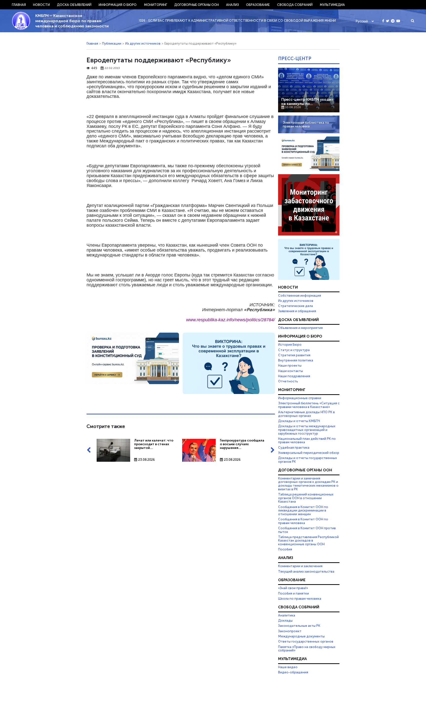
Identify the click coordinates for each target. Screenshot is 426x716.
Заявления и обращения (297, 311)
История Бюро (290, 344)
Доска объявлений (74, 5)
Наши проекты (290, 365)
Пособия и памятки (293, 593)
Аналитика (286, 615)
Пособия (285, 549)
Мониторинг (155, 5)
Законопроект (290, 631)
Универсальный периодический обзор (308, 453)
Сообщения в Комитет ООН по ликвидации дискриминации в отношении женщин (303, 510)
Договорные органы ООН (196, 5)
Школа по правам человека (299, 598)
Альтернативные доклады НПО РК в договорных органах (306, 414)
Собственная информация (299, 295)
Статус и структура (294, 350)
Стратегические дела (295, 306)
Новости (41, 5)
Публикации (111, 43)
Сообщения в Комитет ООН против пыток (307, 530)
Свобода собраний (295, 5)
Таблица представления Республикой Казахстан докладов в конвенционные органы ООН (308, 540)
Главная (19, 5)
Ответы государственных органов (305, 641)
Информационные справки (299, 398)
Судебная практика (293, 447)
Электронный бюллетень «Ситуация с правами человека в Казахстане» (308, 405)
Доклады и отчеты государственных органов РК (307, 459)
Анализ (232, 5)
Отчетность (288, 381)
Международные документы (301, 636)
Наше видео (288, 667)
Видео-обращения (293, 672)
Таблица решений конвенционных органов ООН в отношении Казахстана (306, 497)
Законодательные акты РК (299, 626)
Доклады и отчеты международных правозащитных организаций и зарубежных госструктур (307, 429)
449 (94, 68)
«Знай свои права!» (293, 588)
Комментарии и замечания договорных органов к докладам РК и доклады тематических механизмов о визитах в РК (308, 483)
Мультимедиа (332, 5)
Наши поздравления (294, 376)
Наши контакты (290, 371)
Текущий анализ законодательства (306, 571)
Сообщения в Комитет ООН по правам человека (303, 521)
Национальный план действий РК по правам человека (307, 440)
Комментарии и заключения (300, 566)
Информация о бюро (118, 5)
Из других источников (142, 43)
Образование (258, 5)
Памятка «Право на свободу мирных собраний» (307, 648)
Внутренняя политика (295, 360)
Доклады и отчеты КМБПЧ (299, 421)
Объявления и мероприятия (300, 328)
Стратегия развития (294, 355)
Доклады (285, 620)
